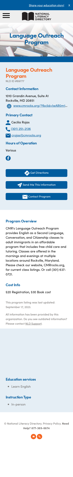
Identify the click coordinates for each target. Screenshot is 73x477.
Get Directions (39, 172)
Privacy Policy (52, 423)
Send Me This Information (39, 184)
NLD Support (33, 323)
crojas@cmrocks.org (26, 135)
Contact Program (38, 196)
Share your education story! (46, 5)
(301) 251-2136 (21, 128)
